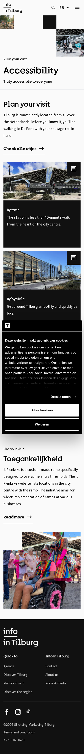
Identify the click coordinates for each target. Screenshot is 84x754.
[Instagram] (18, 712)
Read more (13, 517)
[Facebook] (6, 712)
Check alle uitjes (19, 148)
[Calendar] (53, 7)
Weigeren (42, 424)
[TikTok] (29, 712)
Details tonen (61, 397)
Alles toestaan (42, 410)
